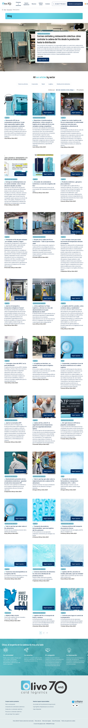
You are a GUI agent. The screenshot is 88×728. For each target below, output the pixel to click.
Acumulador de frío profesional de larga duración (44, 704)
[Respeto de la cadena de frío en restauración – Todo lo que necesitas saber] (44, 242)
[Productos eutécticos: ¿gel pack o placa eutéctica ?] (72, 180)
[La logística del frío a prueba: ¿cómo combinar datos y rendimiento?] (72, 305)
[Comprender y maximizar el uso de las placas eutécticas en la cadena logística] (72, 363)
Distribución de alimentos (44, 33)
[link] (73, 705)
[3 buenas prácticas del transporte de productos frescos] (72, 519)
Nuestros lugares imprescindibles (41, 701)
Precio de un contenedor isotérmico (13, 711)
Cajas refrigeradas (37, 709)
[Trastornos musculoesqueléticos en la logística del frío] (15, 563)
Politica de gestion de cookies (68, 720)
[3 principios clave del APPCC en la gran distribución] (15, 363)
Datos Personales (56, 720)
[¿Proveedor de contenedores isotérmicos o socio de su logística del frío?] (44, 180)
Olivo (5, 9)
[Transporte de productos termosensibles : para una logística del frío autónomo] (44, 519)
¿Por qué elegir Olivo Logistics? (12, 714)
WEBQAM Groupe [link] (50, 723)
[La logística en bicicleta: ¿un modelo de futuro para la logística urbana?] (44, 363)
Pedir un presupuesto (10, 704)
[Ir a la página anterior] (2, 9)
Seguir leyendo (42, 59)
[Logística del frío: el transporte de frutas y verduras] (44, 608)
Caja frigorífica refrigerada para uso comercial (43, 706)
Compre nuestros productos (12, 701)
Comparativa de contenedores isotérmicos (14, 706)
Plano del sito (38, 720)
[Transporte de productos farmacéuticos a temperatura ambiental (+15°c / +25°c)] (72, 473)
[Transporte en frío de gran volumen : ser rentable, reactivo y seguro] (15, 242)
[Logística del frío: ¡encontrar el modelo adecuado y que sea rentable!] (72, 563)
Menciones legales (46, 720)
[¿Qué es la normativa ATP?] (15, 420)
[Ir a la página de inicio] (7, 4)
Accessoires (9, 9)
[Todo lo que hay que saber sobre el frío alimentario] (15, 519)
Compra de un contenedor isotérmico (13, 709)
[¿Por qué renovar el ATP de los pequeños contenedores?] (72, 420)
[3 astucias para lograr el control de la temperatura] (72, 608)
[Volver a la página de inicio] (44, 687)
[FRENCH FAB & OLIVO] (15, 608)
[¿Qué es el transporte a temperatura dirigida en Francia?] (15, 305)
